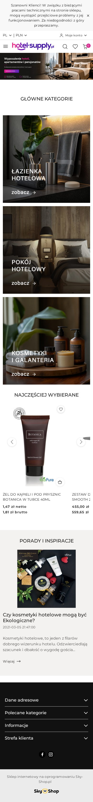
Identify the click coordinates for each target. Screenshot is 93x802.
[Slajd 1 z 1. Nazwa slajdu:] (46, 66)
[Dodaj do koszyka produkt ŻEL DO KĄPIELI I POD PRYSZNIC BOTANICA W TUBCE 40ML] (60, 482)
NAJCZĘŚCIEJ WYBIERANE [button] (46, 395)
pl (5, 35)
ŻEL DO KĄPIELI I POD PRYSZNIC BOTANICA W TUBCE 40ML (32, 496)
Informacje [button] (16, 725)
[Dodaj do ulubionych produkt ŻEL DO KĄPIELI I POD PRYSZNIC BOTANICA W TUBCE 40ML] (60, 409)
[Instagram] (50, 754)
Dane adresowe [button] (22, 700)
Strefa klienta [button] (19, 738)
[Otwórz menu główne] (5, 46)
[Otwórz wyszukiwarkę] (65, 46)
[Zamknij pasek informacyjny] (88, 15)
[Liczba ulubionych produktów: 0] (75, 46)
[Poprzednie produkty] (12, 442)
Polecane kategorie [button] (25, 712)
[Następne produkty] (81, 442)
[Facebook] (42, 754)
